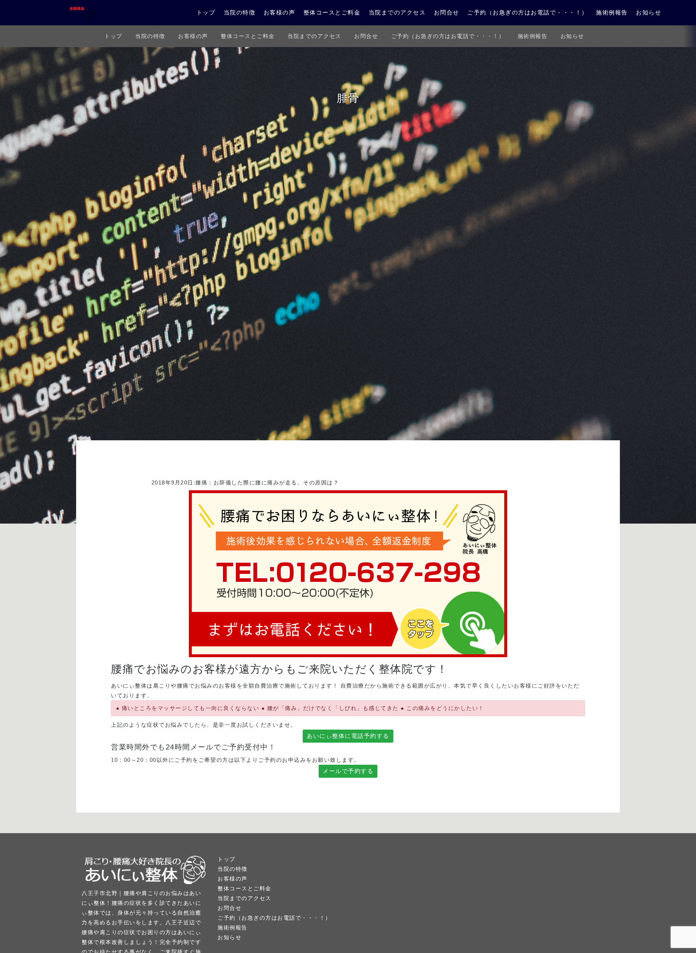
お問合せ (446, 12)
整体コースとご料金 (332, 12)
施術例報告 (612, 12)
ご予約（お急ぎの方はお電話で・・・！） (527, 12)
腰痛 (201, 482)
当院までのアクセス (397, 12)
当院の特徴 (240, 12)
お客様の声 (279, 12)
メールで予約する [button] (348, 771)
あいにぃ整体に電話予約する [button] (348, 736)
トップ (206, 12)
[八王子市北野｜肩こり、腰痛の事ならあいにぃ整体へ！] (65, 12)
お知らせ (648, 12)
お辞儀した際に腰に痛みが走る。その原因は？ (276, 482)
